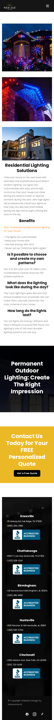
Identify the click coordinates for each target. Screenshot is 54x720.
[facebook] (27, 714)
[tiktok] (42, 714)
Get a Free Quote (27, 473)
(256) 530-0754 (15, 630)
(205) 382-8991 (15, 595)
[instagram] (34, 714)
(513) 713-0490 (14, 664)
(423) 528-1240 (15, 560)
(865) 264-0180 (15, 525)
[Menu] (47, 5)
